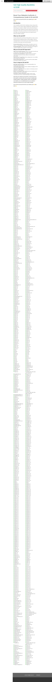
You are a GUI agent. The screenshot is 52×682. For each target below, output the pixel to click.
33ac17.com (28, 568)
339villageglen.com (17, 284)
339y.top (15, 321)
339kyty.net (16, 136)
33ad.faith (16, 618)
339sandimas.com (17, 236)
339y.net (27, 320)
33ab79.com (28, 535)
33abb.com (16, 550)
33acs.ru (27, 608)
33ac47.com (28, 585)
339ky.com (28, 132)
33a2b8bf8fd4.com (17, 374)
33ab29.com (16, 506)
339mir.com (16, 169)
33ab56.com (28, 521)
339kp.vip (15, 130)
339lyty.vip (28, 154)
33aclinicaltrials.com (17, 600)
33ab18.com (28, 499)
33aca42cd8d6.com (17, 591)
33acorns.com (28, 601)
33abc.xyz (16, 553)
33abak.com (28, 547)
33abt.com (28, 562)
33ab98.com (16, 546)
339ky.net (16, 133)
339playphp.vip (16, 209)
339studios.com (17, 252)
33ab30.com (28, 506)
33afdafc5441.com (29, 655)
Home (2, 1)
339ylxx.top (16, 329)
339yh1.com (28, 324)
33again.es (16, 663)
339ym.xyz (28, 331)
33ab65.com (16, 527)
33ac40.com (16, 582)
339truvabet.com (29, 268)
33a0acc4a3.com (17, 366)
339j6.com (16, 98)
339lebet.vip (16, 141)
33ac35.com (28, 578)
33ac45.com (28, 584)
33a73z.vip (16, 399)
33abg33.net (28, 559)
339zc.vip (27, 339)
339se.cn (27, 239)
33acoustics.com (17, 602)
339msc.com (16, 178)
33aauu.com (16, 473)
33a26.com (16, 371)
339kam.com (16, 123)
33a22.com (28, 370)
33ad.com (28, 617)
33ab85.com (28, 538)
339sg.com (16, 241)
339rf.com (28, 227)
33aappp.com (16, 467)
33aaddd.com (28, 450)
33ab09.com (28, 487)
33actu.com (16, 615)
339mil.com (16, 168)
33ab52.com (28, 519)
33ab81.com (28, 536)
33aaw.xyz (16, 475)
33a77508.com (28, 399)
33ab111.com (16, 496)
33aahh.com (28, 455)
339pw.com (16, 212)
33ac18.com (16, 569)
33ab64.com (28, 526)
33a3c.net (28, 384)
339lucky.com (28, 149)
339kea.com (28, 124)
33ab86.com (16, 539)
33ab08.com (16, 487)
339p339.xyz (16, 201)
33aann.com (28, 463)
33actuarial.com (29, 615)
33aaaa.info (16, 430)
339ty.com (16, 273)
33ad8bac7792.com (29, 622)
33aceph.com (28, 594)
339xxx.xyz (28, 316)
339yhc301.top (28, 326)
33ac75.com (16, 590)
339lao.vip (16, 139)
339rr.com (28, 232)
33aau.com (28, 472)
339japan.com (28, 101)
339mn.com (16, 175)
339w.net (15, 289)
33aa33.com (16, 417)
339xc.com (16, 307)
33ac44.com (16, 584)
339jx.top (27, 109)
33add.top (28, 625)
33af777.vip (16, 654)
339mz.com (16, 181)
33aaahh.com (16, 434)
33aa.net (27, 411)
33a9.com (28, 407)
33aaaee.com (28, 432)
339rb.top (28, 223)
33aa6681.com (28, 422)
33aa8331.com (28, 423)
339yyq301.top (28, 337)
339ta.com (28, 257)
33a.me (27, 356)
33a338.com (16, 379)
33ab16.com (28, 498)
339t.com (16, 255)
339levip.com (16, 143)
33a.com (27, 354)
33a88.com (16, 406)
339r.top (15, 223)
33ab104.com (16, 491)
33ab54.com (28, 520)
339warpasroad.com (29, 290)
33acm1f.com (28, 600)
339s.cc (27, 233)
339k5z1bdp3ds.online (18, 117)
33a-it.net (16, 348)
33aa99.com (16, 426)
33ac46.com (16, 585)
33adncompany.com (17, 632)
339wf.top (16, 295)
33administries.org (29, 630)
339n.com (16, 183)
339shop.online (28, 241)
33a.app (27, 350)
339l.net (15, 138)
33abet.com (28, 557)
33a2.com (16, 370)
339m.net (16, 157)
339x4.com (16, 306)
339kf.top (28, 125)
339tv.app (28, 271)
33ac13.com (28, 566)
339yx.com (16, 336)
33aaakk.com (28, 435)
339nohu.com (28, 191)
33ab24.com (28, 503)
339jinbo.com (28, 104)
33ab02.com (16, 483)
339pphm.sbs (28, 210)
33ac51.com (28, 587)
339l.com (27, 137)
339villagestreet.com (29, 284)
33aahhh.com (16, 456)
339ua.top (16, 275)
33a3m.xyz (28, 385)
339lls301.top (16, 149)
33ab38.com (28, 511)
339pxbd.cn (28, 212)
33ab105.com (28, 491)
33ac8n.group (28, 590)
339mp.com (28, 176)
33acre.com (28, 602)
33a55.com (28, 390)
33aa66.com (16, 422)
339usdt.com (16, 279)
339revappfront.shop (17, 227)
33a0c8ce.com (16, 367)
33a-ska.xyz (28, 348)
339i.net (27, 90)
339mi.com (16, 167)
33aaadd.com (16, 432)
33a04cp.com (16, 364)
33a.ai (15, 350)
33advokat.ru (28, 639)
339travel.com (16, 267)
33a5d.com (16, 391)
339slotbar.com (29, 243)
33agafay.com (16, 662)
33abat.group (16, 549)
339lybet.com (16, 153)
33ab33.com (16, 509)
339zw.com (28, 344)
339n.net (27, 183)
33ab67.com (28, 528)
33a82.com (28, 402)
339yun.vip (28, 335)
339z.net (27, 338)
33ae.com (16, 641)
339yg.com (16, 324)
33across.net (16, 608)
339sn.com (28, 244)
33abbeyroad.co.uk (29, 550)
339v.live (15, 281)
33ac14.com (16, 567)
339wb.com (16, 291)
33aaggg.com (16, 455)
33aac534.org (16, 448)
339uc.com (28, 275)
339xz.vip (27, 319)
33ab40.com (28, 512)
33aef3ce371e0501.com (18, 646)
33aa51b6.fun (28, 418)
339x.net (15, 305)
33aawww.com (28, 475)
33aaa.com (16, 427)
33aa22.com (28, 416)
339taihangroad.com (17, 258)
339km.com (16, 129)
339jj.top (27, 106)
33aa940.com (28, 425)
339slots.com (16, 244)
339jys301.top (16, 113)
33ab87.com (28, 539)
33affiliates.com (29, 656)
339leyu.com (16, 144)
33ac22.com (16, 571)
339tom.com (28, 266)
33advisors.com (17, 638)
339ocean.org (16, 194)
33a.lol (15, 356)
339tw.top (28, 272)
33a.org (15, 359)
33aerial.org (28, 647)
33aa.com (16, 410)
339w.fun (27, 288)
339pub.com (28, 211)
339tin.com (28, 263)
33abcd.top (28, 554)
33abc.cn (27, 551)
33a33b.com (16, 382)
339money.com (17, 176)
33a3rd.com (16, 386)
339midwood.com (29, 167)
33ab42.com (28, 513)
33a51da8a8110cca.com (18, 390)
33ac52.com (16, 589)
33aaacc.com (28, 431)
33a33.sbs (28, 377)
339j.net (15, 97)
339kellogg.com (17, 125)
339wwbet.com (17, 304)
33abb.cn (27, 549)
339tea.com (16, 259)
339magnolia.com (29, 159)
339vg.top (16, 283)
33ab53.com (16, 520)
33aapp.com (28, 466)
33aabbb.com (16, 446)
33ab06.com (16, 486)
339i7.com (16, 92)
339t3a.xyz (28, 256)
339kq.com (28, 130)
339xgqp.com (28, 308)
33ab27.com (16, 505)
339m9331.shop (17, 159)
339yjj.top (16, 328)
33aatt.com (28, 471)
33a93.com (28, 408)
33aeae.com (16, 645)
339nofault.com (29, 189)
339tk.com (28, 264)
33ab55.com (16, 521)
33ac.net (27, 565)
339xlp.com (16, 313)
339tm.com (16, 265)
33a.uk (27, 360)
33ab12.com (28, 496)
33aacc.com (28, 448)
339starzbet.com (29, 251)
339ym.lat (28, 330)
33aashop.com (28, 470)
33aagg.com (28, 454)
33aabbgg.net (16, 447)
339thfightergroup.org (18, 263)
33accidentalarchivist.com (30, 593)
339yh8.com (16, 326)
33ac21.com (28, 570)
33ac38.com (16, 581)
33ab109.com (28, 494)
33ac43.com (28, 583)
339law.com (28, 139)
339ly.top (27, 152)
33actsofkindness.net (18, 614)
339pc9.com (28, 203)
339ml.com (28, 171)
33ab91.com (28, 542)
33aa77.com (16, 423)
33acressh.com (29, 606)
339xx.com (28, 315)
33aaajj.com (16, 435)
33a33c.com (28, 382)
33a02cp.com (16, 363)
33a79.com (28, 400)
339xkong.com (16, 312)
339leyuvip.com (17, 146)
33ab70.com (16, 530)
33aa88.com (28, 424)
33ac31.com (28, 576)
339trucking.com (17, 268)
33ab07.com (28, 486)
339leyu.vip (28, 144)
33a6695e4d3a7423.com (18, 395)
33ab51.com (16, 519)
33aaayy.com (28, 443)
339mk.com (28, 169)
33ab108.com (16, 494)
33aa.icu (15, 411)
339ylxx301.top (28, 329)
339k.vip (15, 116)
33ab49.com (16, 518)
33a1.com (28, 368)
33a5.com (28, 388)
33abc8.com (28, 553)
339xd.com (28, 307)
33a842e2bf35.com (17, 404)
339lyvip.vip (28, 155)
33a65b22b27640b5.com (18, 394)
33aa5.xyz (16, 418)
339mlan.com (16, 172)
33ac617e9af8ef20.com (30, 589)
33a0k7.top (16, 368)
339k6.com (28, 117)
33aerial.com (16, 647)
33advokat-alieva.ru (17, 639)
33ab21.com (16, 502)
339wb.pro (28, 291)
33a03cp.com (28, 363)
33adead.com (28, 626)
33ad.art (27, 616)
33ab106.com (16, 493)
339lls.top (28, 148)
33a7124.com (16, 398)
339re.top (28, 225)
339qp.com (28, 217)
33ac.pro (15, 566)
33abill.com (16, 560)
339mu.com (28, 178)
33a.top (15, 360)
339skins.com (28, 242)
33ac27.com (28, 574)
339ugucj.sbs (28, 276)
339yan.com (28, 322)
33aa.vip (15, 414)
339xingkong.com (17, 311)
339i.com (15, 90)
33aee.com (28, 645)
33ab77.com (28, 534)
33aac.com (28, 447)
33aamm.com (28, 462)
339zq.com (16, 342)
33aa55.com (28, 419)
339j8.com (28, 99)
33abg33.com (16, 559)
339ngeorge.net (29, 187)
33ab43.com (16, 514)
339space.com (28, 248)
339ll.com (28, 147)
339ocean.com (28, 193)
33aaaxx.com (16, 443)
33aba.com (16, 547)
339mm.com (16, 173)
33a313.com (28, 376)
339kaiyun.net (16, 122)
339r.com (16, 221)
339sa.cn (27, 235)
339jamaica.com (17, 101)
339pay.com (16, 203)
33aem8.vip (28, 646)
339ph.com (16, 207)
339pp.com (16, 210)
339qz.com (28, 220)
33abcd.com (16, 554)
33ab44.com (28, 514)
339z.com (16, 338)
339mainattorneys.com (18, 161)
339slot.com (16, 243)
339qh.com (28, 215)
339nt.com (16, 192)
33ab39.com (16, 512)
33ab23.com (16, 503)
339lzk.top (16, 156)
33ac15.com (28, 567)
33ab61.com (16, 525)
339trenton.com (29, 267)
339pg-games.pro (17, 205)
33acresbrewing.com (17, 606)
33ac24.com (16, 573)
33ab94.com (16, 544)
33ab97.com (28, 545)
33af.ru (15, 650)
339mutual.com (17, 179)
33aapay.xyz (16, 466)
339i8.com (28, 92)
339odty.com (16, 195)
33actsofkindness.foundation (31, 613)
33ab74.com (16, 533)
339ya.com (16, 322)
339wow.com (28, 300)
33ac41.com (28, 582)
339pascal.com (28, 202)
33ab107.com (28, 493)
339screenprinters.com (18, 239)
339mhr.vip (28, 165)
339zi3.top (28, 340)
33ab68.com (16, 529)
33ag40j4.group (28, 661)
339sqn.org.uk (16, 249)
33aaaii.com (28, 434)
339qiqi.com (16, 216)
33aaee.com (16, 451)
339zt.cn (27, 343)
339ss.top (16, 250)
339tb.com (28, 258)
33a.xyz (15, 362)
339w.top (27, 289)
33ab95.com (28, 544)
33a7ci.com (28, 401)
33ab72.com (16, 531)
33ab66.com (28, 527)
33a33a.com (28, 379)
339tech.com (28, 259)
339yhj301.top (16, 327)
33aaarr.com (16, 440)
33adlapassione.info (17, 629)
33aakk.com (16, 459)
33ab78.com (16, 535)
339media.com (16, 163)
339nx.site (28, 192)
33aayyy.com (16, 479)
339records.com (17, 226)
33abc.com (16, 552)
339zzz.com (16, 347)
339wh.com (28, 295)
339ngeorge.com (17, 187)
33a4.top (15, 387)
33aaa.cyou (28, 427)
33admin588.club (17, 630)
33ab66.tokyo (16, 528)
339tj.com (16, 264)
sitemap (18, 679)
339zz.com (16, 346)
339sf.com (28, 240)
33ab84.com (16, 538)
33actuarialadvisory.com (18, 616)
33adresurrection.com (30, 632)
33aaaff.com (16, 433)
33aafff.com (16, 454)
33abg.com (16, 558)
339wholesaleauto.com (18, 296)
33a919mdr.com (17, 408)
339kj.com (16, 128)
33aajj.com (28, 457)
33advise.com (16, 637)
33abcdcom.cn (16, 555)
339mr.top (28, 177)
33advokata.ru (28, 640)
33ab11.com (16, 495)
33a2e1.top (16, 375)
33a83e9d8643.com (29, 403)
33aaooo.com (16, 465)
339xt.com (16, 315)
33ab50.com (28, 518)
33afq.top (28, 658)
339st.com (16, 251)
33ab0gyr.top (16, 488)
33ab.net (15, 482)
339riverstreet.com (29, 228)
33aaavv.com (16, 442)
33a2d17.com (28, 374)
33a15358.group (17, 369)
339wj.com (28, 298)
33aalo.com (16, 462)
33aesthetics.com (29, 648)
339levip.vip (28, 143)
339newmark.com (17, 186)
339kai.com (16, 120)
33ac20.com (16, 570)
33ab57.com (16, 522)
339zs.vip (27, 342)
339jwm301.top (17, 109)
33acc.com (16, 593)
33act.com (16, 609)
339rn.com (16, 231)
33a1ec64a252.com (29, 369)
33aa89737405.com (17, 425)
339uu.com (28, 279)
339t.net (27, 255)
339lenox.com (28, 141)
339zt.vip (15, 344)
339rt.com (16, 233)
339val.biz (16, 282)
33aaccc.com (16, 449)
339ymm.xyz (16, 332)
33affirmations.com (29, 657)
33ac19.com (28, 569)
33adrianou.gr (16, 633)
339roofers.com (29, 231)
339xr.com (16, 314)
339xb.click (28, 306)
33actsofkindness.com (18, 613)
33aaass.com (28, 440)
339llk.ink (15, 148)
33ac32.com (16, 577)
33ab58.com (28, 522)
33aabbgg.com (28, 446)
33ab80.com (16, 536)
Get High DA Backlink (9, 1)
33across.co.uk (17, 607)
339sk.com (16, 242)
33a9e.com (28, 409)
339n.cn (27, 181)
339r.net (27, 221)
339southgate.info (29, 247)
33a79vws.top (16, 401)
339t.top (15, 256)
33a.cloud (16, 353)
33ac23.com (28, 571)
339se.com (16, 240)
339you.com (28, 332)
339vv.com (16, 287)
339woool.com (16, 300)
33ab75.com (28, 533)
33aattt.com (16, 472)
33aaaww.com (28, 442)
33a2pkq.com (28, 375)
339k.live (15, 115)
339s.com (16, 234)
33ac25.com (28, 573)
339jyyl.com (16, 114)
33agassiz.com (28, 663)
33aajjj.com (16, 458)
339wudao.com (17, 303)
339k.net (27, 115)
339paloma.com (17, 202)
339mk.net (16, 170)
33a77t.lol (16, 400)
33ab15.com (16, 498)
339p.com (28, 199)
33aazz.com (16, 480)
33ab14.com (28, 497)
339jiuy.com (16, 105)
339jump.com (28, 107)
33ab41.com (16, 513)
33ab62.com (28, 525)
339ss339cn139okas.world (30, 250)
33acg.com (28, 597)
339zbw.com (16, 339)
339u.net (27, 274)
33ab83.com (28, 537)
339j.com (27, 96)
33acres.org (28, 605)
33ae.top (27, 641)
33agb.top (28, 664)
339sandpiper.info (29, 236)
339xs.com (28, 314)
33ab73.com (28, 531)
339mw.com (28, 179)
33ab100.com (16, 489)
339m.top (28, 157)
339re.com (16, 225)
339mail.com (16, 160)
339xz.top (16, 319)
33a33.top (16, 378)
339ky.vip (27, 133)
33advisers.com (29, 637)
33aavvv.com (28, 474)
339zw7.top (16, 345)
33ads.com (28, 633)
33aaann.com (16, 438)
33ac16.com (16, 568)
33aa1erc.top (16, 416)
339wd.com (16, 292)
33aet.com (16, 649)
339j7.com (28, 98)
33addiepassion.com (17, 626)
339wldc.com (28, 299)
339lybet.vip (28, 153)
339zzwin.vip (28, 346)
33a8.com (16, 402)
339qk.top (28, 216)
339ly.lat (15, 152)
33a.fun (15, 355)
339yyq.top (16, 337)
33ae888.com (16, 642)
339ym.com (16, 330)
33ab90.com (16, 542)
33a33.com (16, 377)
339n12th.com (28, 184)
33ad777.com (16, 622)
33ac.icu (15, 565)
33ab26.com (28, 504)
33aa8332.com (16, 424)
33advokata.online (17, 640)
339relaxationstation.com (30, 226)
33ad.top (15, 621)
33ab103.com (28, 490)
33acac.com (28, 591)
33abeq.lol (28, 555)
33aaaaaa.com (28, 430)
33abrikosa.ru (16, 562)
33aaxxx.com (16, 478)
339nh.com (28, 188)
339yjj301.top (28, 328)
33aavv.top (16, 474)
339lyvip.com (16, 155)
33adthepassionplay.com (18, 634)
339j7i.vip (15, 99)
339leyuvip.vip (28, 146)
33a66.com (28, 394)
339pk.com (16, 208)
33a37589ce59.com (29, 383)
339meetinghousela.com (30, 163)
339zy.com (28, 345)
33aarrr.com (16, 470)
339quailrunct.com (17, 219)
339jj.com (16, 106)
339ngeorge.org (17, 188)
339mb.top (16, 162)
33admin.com (28, 629)
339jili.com (16, 104)
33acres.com (16, 605)
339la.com (28, 138)
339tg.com (16, 260)
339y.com (16, 320)
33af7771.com (28, 654)
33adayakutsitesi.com (18, 625)
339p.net (15, 200)
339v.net (27, 281)
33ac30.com (16, 576)
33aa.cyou (28, 410)
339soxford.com (17, 248)
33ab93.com (28, 543)
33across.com (28, 607)
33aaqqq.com (28, 467)
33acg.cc (15, 597)
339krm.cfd (16, 131)
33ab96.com (16, 545)
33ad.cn (15, 617)
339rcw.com (28, 224)
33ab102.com (16, 490)
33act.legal (28, 609)
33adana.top (16, 624)
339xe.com (16, 308)
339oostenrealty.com (18, 197)
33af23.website (29, 650)
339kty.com (16, 132)
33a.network (28, 358)
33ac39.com (28, 581)
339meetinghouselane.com (19, 164)
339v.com (28, 280)
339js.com (16, 107)
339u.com (16, 274)
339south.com (16, 247)
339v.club (15, 280)
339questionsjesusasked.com (31, 219)
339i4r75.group (28, 91)
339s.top (15, 235)
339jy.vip (15, 112)
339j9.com (16, 100)
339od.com (28, 194)
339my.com (16, 180)
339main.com (28, 160)
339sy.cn (27, 252)
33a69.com (28, 395)
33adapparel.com (29, 624)
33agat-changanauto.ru (18, 664)
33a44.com (28, 387)
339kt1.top (28, 131)
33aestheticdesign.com (18, 648)
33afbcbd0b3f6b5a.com (18, 655)
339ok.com (28, 195)
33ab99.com (28, 546)
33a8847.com (28, 406)
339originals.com (17, 199)
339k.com (28, 114)
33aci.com (28, 598)
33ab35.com (16, 510)
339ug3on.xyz (16, 276)
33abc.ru (27, 552)
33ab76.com (16, 534)
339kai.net (28, 120)
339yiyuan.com (28, 327)
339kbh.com (28, 123)
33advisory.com (29, 638)
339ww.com (28, 303)
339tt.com (16, 271)
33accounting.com (17, 594)
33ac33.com (28, 577)
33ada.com (16, 623)
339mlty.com (28, 172)
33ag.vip (15, 661)
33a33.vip (27, 378)
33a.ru (27, 359)
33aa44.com (28, 417)
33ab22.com (28, 502)
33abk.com (28, 561)
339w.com (16, 288)
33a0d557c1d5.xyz (29, 367)
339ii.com (28, 93)
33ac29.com (28, 575)
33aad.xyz (28, 449)
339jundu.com (16, 108)
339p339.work (28, 200)
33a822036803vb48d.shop (18, 403)
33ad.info (28, 618)
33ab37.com (16, 511)
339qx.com (16, 220)
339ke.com (16, 124)
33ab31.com (16, 507)
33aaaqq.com (28, 439)
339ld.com (28, 140)
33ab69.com (28, 529)
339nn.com (16, 189)
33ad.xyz (27, 621)
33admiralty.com (17, 631)
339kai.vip (16, 121)
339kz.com (16, 137)
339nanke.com (16, 185)
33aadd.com (16, 450)
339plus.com (28, 209)
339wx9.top (28, 304)
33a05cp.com (28, 364)
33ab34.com (28, 509)
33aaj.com (16, 457)
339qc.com (16, 215)
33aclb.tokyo (28, 599)
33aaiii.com (28, 456)
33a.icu (27, 355)
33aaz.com (28, 479)
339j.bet (15, 96)
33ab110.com (28, 495)
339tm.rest (28, 265)
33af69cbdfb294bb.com (18, 653)
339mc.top (28, 162)
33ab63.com (16, 526)
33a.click (27, 352)
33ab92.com (16, 543)
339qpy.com (16, 218)
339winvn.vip (28, 297)
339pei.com (28, 204)
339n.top (15, 184)
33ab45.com (16, 515)
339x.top (27, 305)
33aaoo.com (28, 464)
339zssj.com (16, 343)
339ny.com (16, 193)
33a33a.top (16, 380)
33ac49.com (28, 586)
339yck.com (28, 323)
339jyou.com (28, 112)
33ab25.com (16, 504)
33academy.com (29, 592)
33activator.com (17, 610)
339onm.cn (16, 196)
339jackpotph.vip (29, 100)
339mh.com (28, 164)
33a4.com (28, 386)
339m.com (28, 156)
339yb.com (16, 323)
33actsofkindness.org (30, 614)
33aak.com (28, 458)
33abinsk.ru (28, 560)
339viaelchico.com (29, 283)
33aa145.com (28, 415)
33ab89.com (28, 541)
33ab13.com (16, 497)
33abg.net (28, 558)
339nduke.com (28, 185)
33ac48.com (16, 586)
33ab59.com (16, 523)
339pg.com (28, 205)
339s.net (27, 234)
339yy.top (28, 336)
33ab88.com (16, 541)
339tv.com (16, 272)
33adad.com (28, 623)
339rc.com (16, 224)
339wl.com (16, 299)
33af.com (28, 649)
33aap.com (28, 465)
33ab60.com (28, 523)
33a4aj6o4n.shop (17, 388)
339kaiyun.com (28, 121)
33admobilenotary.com (30, 631)
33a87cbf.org (28, 404)
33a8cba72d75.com (17, 407)
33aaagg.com (28, 433)
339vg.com (28, 282)
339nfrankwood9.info (30, 186)
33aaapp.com (16, 439)
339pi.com (28, 207)
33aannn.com (16, 464)
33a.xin (27, 361)
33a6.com (16, 392)
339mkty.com (16, 171)
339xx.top (16, 316)
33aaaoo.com (28, 438)
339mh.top (16, 165)
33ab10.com (28, 488)
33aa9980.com (28, 426)
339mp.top (16, 177)
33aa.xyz (27, 414)
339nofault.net (16, 191)
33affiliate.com (16, 656)
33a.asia (15, 351)
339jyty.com (28, 113)
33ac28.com (16, 575)
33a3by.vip (16, 384)
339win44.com (16, 297)
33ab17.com (16, 499)
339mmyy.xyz (28, 173)
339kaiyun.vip (28, 122)
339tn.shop (16, 266)
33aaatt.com (16, 441)
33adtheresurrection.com (30, 634)
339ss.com (28, 249)
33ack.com (16, 599)
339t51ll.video (16, 257)
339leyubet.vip (28, 145)
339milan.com (28, 168)
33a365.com (16, 383)
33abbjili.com (16, 551)
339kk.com (28, 128)
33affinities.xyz (16, 657)
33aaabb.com (16, 431)
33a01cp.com (28, 362)
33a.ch (15, 352)
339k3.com (28, 116)
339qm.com (16, 217)
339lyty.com (16, 154)
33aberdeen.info (17, 557)
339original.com (29, 197)
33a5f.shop (28, 391)
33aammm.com (17, 463)
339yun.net (16, 335)
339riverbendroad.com (18, 228)
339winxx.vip (16, 298)
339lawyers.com (17, 140)
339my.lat (28, 180)
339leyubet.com (17, 145)
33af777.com (28, 653)
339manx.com (28, 161)
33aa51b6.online (17, 419)
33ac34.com (16, 578)
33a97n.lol (16, 409)
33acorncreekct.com (17, 601)
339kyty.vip (28, 136)
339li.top (15, 147)
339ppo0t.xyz (16, 211)
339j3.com (28, 97)
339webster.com (29, 292)
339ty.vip (27, 273)
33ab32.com (28, 507)
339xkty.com (28, 312)
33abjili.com (16, 561)
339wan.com (16, 290)
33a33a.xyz (28, 380)
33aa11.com (16, 415)
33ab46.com (28, 515)
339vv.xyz (28, 287)
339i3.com (16, 91)
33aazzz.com (28, 480)
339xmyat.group (29, 313)
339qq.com (28, 218)
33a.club (27, 353)
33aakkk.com (28, 459)
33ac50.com (16, 587)
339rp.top (16, 232)
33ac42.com (16, 583)
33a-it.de (27, 347)
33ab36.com (28, 510)
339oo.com (28, 196)
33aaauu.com (28, 441)
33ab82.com (16, 537)
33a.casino (28, 351)
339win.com (28, 296)
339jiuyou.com (28, 105)
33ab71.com (28, 530)
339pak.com (28, 201)
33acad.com (16, 592)
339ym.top (16, 331)
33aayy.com (28, 478)
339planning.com (29, 208)
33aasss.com (16, 471)
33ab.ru (27, 482)
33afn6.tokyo (16, 658)
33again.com (28, 662)
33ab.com (28, 481)
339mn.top (28, 175)
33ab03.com (28, 483)
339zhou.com (16, 340)
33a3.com (16, 376)
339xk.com (28, 311)
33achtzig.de (16, 598)
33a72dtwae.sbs (29, 398)
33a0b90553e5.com (29, 366)
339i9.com (16, 93)
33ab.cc (15, 481)
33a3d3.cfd (16, 385)
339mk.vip (28, 170)
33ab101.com (28, 489)
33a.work (15, 361)
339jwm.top (28, 108)
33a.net (15, 358)
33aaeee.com (28, 451)
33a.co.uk (16, 354)
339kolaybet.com (29, 129)
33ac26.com (16, 574)
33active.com (28, 610)
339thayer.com (28, 260)
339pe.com (16, 204)
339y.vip (27, 321)
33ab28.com (28, 505)
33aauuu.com (28, 473)
